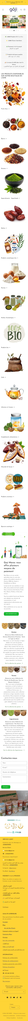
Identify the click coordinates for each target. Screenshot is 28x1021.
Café (2, 377)
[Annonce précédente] (2, 2)
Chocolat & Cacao (6, 467)
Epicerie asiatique (6, 526)
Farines (3, 288)
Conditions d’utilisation (21, 1015)
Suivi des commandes (9, 940)
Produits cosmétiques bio (9, 258)
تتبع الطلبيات (6, 943)
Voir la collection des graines (13, 663)
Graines (3, 168)
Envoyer (5, 786)
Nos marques (6, 981)
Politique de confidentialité (10, 957)
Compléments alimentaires (9, 437)
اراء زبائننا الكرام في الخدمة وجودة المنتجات (13, 949)
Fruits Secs (4, 109)
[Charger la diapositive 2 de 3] (14, 30)
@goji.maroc (12, 868)
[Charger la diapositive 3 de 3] (16, 30)
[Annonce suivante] (25, 2)
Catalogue (5, 907)
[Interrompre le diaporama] (25, 30)
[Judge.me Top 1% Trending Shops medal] (20, 826)
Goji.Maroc (12, 871)
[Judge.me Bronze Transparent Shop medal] (7, 826)
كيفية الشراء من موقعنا (8, 946)
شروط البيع (5, 970)
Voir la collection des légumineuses (12, 750)
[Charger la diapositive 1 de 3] (12, 30)
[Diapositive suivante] (18, 30)
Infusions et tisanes (7, 407)
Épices (3, 138)
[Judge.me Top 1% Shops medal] (14, 826)
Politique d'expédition (9, 967)
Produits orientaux (6, 496)
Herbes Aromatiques (7, 317)
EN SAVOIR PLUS (11, 613)
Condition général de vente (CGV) (12, 964)
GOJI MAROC (9, 1013)
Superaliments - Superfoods (9, 198)
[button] (3, 9)
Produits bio (5, 347)
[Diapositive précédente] (9, 30)
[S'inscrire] (23, 992)
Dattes (3, 228)
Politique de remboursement (10, 961)
